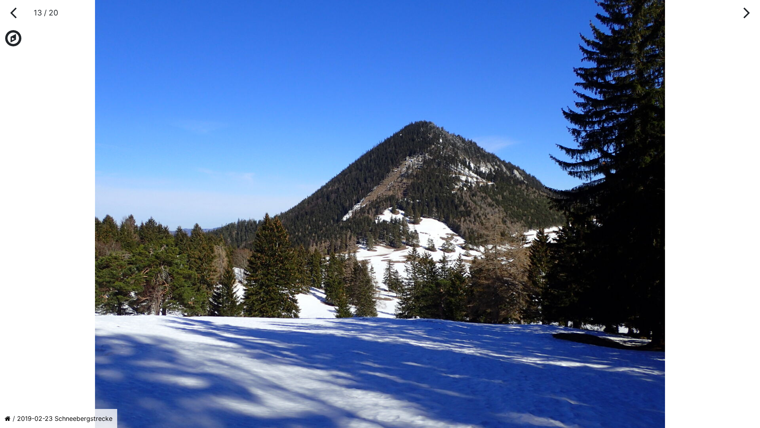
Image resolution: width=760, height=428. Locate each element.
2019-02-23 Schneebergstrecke (64, 418)
